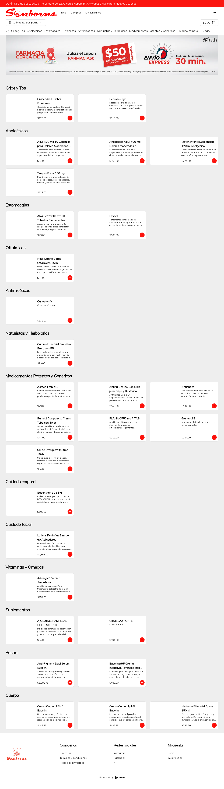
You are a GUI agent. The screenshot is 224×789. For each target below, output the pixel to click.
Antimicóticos (86, 31)
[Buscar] (7, 31)
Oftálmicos (69, 31)
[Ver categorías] (215, 31)
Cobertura (66, 753)
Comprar (76, 12)
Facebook (119, 757)
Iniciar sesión (175, 757)
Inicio (63, 12)
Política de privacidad (72, 762)
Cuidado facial (209, 31)
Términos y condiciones (73, 757)
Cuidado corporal (187, 31)
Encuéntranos (93, 12)
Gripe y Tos (18, 31)
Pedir (171, 753)
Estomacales (52, 31)
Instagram (119, 753)
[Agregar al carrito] (70, 118)
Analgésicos (34, 31)
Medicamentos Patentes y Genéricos (152, 31)
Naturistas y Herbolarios (112, 31)
